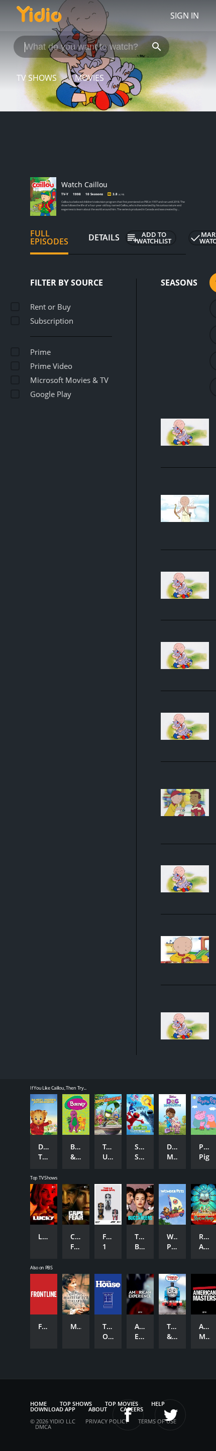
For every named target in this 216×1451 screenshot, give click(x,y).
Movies (89, 77)
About (97, 1409)
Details (104, 237)
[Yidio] (39, 15)
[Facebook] (128, 1414)
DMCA (43, 1426)
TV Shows (37, 77)
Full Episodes (49, 237)
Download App (52, 1409)
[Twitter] (170, 1414)
